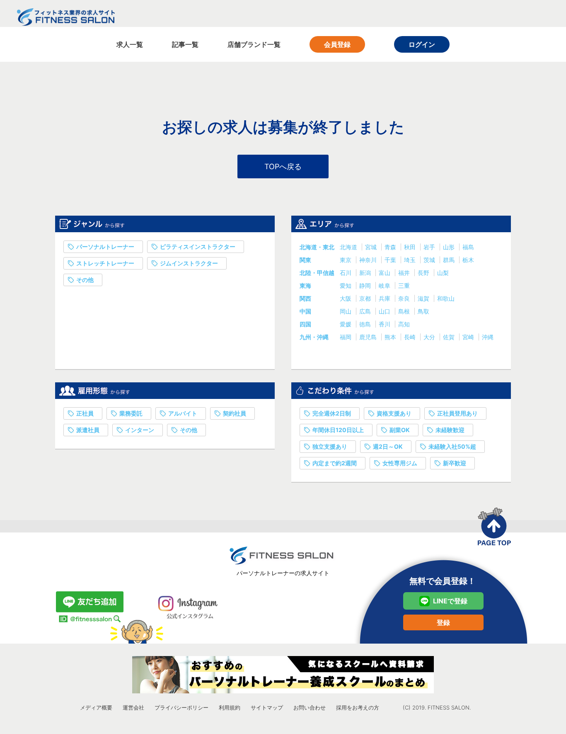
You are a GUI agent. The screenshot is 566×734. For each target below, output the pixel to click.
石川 (346, 272)
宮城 (371, 246)
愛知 (346, 285)
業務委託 (131, 413)
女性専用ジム (399, 463)
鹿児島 (368, 336)
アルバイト (182, 413)
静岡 (365, 285)
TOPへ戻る (283, 166)
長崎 (410, 336)
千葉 (391, 259)
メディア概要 (96, 707)
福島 (468, 246)
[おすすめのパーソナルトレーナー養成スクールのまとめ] (283, 674)
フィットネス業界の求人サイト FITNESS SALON (66, 17)
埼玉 (410, 259)
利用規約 (229, 707)
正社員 (85, 413)
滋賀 (424, 298)
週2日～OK (388, 446)
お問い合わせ (309, 707)
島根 (404, 311)
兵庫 (385, 298)
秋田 (410, 246)
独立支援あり (329, 446)
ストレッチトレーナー (105, 263)
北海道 (349, 246)
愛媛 (346, 324)
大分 (430, 336)
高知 (404, 324)
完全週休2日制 (331, 413)
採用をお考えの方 (357, 707)
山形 (449, 246)
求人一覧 (129, 44)
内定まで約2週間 (334, 463)
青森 (391, 246)
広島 (365, 311)
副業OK (399, 429)
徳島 (365, 324)
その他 (85, 279)
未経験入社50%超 (452, 446)
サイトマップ (267, 707)
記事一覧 (185, 44)
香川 (385, 324)
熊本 (391, 336)
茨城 (430, 259)
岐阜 (385, 285)
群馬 (449, 259)
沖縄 (487, 336)
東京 (346, 259)
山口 (385, 311)
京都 (365, 298)
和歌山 (446, 298)
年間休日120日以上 (338, 429)
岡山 (346, 311)
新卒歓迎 (454, 463)
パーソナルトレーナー (105, 246)
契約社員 (234, 413)
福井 (404, 272)
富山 (385, 272)
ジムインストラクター (189, 263)
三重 (404, 285)
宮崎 (469, 336)
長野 (424, 272)
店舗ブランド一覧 (254, 44)
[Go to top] (494, 526)
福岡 (346, 336)
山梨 (443, 272)
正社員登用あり (457, 413)
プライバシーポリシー (181, 707)
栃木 (468, 259)
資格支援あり (394, 413)
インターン (139, 429)
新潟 (365, 272)
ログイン (422, 44)
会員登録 (337, 44)
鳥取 (423, 311)
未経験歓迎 (449, 429)
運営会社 (133, 707)
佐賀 (449, 336)
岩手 (430, 246)
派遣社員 (87, 429)
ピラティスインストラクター (197, 246)
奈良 (404, 298)
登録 (443, 622)
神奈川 (368, 259)
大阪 (346, 298)
